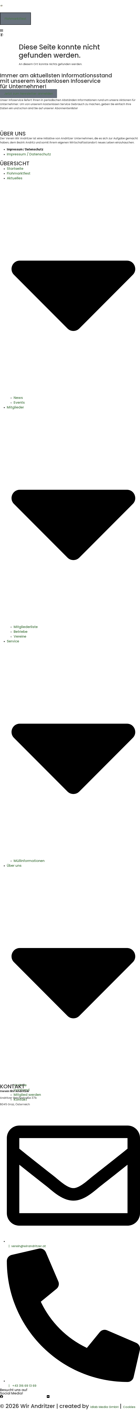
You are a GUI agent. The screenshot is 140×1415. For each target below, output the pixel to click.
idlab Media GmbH (104, 1407)
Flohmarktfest (18, 173)
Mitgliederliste (26, 626)
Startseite (15, 168)
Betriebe (20, 631)
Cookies (129, 1407)
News (18, 397)
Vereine (20, 636)
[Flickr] (48, 1396)
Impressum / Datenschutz (25, 149)
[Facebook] (1, 1396)
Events (19, 402)
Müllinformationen (29, 860)
